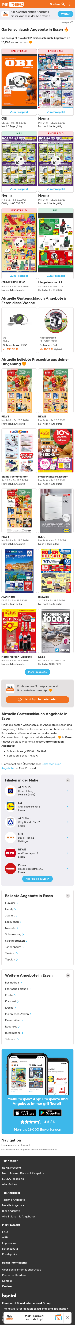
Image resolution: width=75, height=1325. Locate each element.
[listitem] (19, 330)
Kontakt (7, 1280)
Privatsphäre (9, 1254)
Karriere (7, 1286)
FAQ (5, 1232)
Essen (24, 1145)
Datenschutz (10, 1248)
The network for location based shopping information (35, 1308)
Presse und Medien (14, 1275)
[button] (70, 4)
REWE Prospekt (11, 1167)
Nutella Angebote (13, 1205)
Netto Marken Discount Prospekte (23, 1173)
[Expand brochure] (19, 81)
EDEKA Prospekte (13, 1178)
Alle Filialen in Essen (37, 878)
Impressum (9, 1243)
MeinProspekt (9, 1145)
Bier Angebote (11, 1211)
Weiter (65, 14)
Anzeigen (64, 22)
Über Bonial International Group (21, 1269)
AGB (5, 1237)
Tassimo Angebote (13, 1199)
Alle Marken (9, 1184)
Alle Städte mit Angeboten (19, 1216)
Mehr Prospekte (37, 671)
